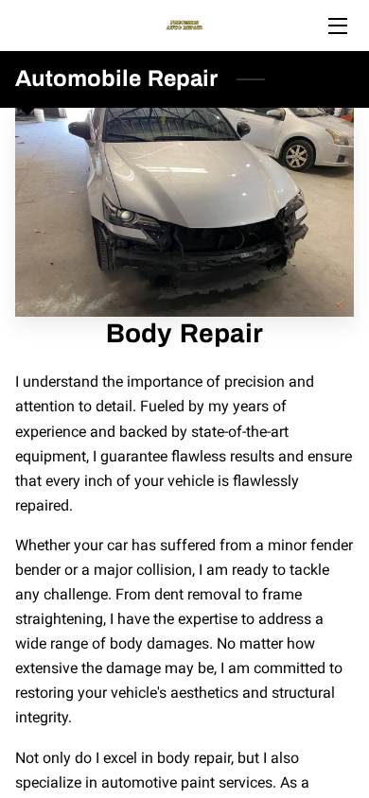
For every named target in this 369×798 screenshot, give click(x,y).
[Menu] (336, 26)
